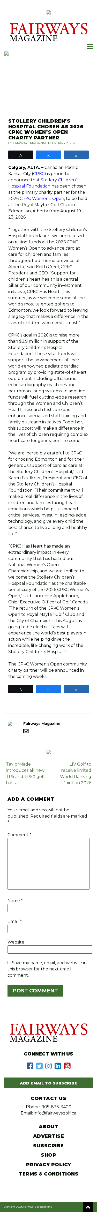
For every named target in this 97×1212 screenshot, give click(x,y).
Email (15, 921)
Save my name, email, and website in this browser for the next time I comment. (47, 969)
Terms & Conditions (48, 1174)
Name (15, 900)
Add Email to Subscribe (48, 1083)
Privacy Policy (48, 1165)
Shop (48, 1155)
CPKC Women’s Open (42, 198)
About (48, 1126)
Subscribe (48, 1146)
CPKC (38, 173)
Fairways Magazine (30, 143)
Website (16, 942)
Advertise (48, 1136)
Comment (19, 834)
